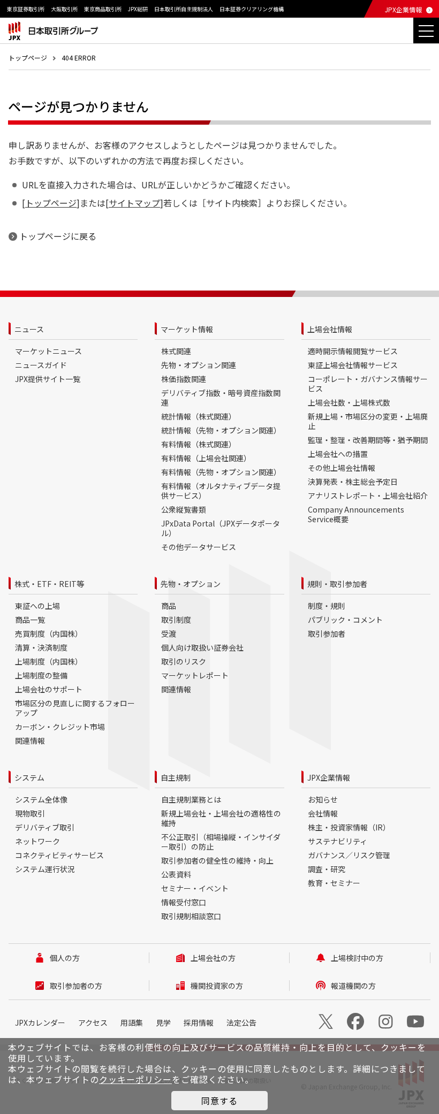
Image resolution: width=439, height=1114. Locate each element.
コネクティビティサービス (59, 855)
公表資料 (176, 874)
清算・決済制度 (41, 647)
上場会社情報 (329, 329)
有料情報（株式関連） (198, 444)
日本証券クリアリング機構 (252, 9)
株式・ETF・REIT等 (49, 583)
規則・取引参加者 (337, 583)
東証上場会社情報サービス (353, 365)
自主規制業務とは (191, 799)
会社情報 (323, 813)
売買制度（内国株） (48, 633)
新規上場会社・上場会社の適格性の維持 (221, 818)
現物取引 (30, 813)
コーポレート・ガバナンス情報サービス (368, 383)
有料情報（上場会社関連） (206, 458)
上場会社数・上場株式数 (349, 402)
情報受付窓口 (183, 902)
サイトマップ (134, 202)
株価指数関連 (183, 378)
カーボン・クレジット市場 (60, 726)
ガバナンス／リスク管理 (349, 855)
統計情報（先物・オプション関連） (221, 430)
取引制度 (176, 619)
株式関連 (176, 351)
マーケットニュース (48, 351)
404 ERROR (79, 57)
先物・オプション (191, 583)
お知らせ (323, 799)
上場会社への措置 (338, 453)
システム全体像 (41, 799)
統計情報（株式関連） (198, 416)
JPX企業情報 (403, 9)
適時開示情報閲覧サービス (353, 351)
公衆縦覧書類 (183, 509)
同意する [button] (219, 1100)
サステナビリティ (337, 841)
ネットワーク (37, 841)
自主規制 (176, 777)
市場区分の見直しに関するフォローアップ (75, 708)
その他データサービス (198, 546)
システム (29, 777)
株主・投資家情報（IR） (349, 827)
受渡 (168, 633)
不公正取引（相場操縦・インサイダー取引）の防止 (221, 841)
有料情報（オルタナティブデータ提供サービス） (221, 490)
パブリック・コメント (345, 619)
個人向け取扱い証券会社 (202, 647)
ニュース (29, 329)
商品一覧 (30, 619)
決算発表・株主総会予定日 (353, 481)
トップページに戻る (57, 236)
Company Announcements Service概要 (356, 514)
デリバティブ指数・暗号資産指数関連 (221, 397)
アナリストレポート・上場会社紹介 (368, 495)
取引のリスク (183, 661)
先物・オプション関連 (198, 365)
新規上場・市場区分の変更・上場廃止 (368, 421)
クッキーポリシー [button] (135, 1079)
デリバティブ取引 (44, 827)
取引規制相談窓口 (191, 916)
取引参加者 (326, 633)
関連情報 (30, 740)
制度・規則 (326, 605)
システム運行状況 (45, 869)
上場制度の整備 (41, 675)
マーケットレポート (195, 675)
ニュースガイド (41, 365)
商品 (168, 605)
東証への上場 (37, 605)
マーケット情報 (187, 329)
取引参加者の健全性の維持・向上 (217, 860)
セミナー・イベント (195, 888)
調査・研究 (326, 869)
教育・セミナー (334, 883)
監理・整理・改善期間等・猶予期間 (368, 439)
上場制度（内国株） (48, 661)
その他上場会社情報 (341, 467)
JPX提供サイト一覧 (47, 378)
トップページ (28, 57)
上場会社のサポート (48, 689)
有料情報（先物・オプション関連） (221, 472)
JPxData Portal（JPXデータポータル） (220, 528)
